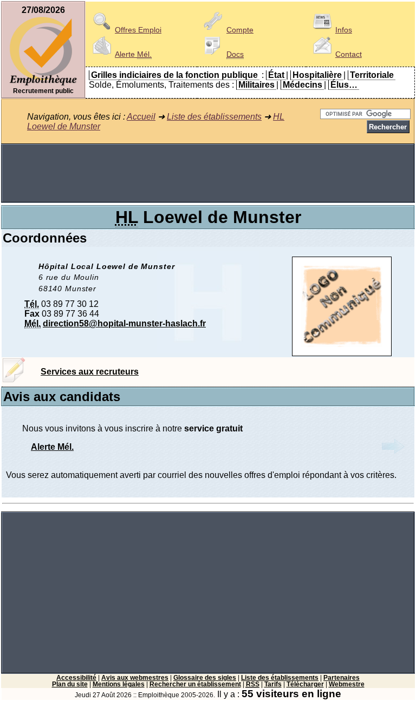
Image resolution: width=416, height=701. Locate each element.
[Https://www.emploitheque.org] (43, 84)
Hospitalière (317, 75)
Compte (239, 29)
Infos (343, 29)
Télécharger (305, 684)
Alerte (133, 54)
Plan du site (70, 684)
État (276, 75)
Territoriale (372, 75)
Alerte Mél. (52, 446)
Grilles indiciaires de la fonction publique (174, 75)
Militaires (256, 84)
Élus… (344, 84)
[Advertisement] (208, 173)
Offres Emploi (138, 29)
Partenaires (341, 677)
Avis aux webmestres (134, 677)
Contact (348, 54)
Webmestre (347, 684)
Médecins (302, 84)
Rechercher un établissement (195, 684)
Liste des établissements (214, 116)
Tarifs (273, 684)
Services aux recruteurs (90, 371)
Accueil (141, 116)
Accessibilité (76, 677)
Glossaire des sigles (204, 677)
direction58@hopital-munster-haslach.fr (124, 323)
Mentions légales (119, 684)
